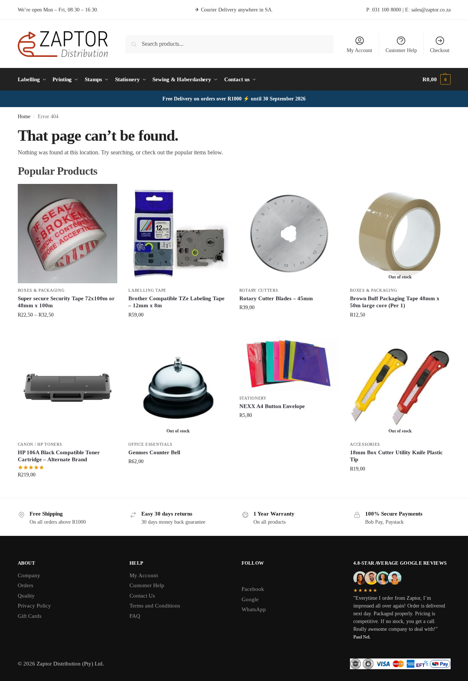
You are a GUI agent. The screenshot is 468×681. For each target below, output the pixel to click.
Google (250, 599)
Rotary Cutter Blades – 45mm (276, 298)
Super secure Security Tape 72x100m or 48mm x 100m (66, 302)
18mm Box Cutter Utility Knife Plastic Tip (396, 456)
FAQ (134, 616)
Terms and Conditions (154, 606)
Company (29, 575)
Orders (25, 585)
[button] (436, 79)
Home (24, 116)
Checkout (440, 50)
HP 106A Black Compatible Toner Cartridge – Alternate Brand (59, 456)
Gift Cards (29, 616)
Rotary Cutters (258, 290)
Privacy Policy (34, 606)
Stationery (253, 398)
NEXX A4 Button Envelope (272, 406)
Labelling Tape (147, 290)
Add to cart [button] (289, 323)
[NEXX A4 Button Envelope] (289, 364)
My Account (359, 50)
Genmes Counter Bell (154, 452)
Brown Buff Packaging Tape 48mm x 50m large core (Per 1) (395, 302)
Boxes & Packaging (41, 290)
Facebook (253, 589)
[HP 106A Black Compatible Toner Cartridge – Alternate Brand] (68, 388)
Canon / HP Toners (40, 444)
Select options (67, 330)
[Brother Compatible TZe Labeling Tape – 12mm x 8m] (178, 234)
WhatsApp (254, 609)
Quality (26, 596)
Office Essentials (150, 444)
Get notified (400, 330)
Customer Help (401, 50)
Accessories (365, 444)
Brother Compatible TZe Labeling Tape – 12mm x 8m (176, 302)
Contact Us (142, 596)
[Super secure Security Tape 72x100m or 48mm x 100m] (68, 234)
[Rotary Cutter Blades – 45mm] (289, 234)
